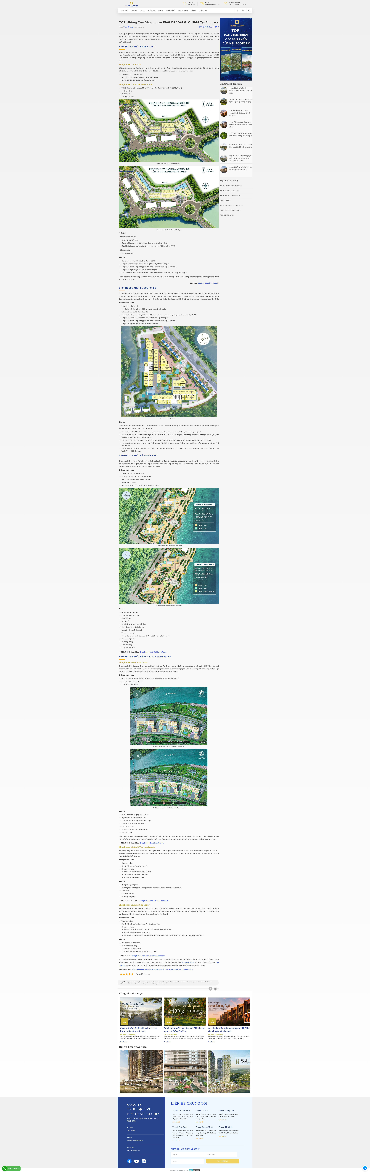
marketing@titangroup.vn (212, 4)
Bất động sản (206, 27)
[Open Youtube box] (244, 10)
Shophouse (217, 1088)
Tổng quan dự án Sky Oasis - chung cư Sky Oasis (141, 982)
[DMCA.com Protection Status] (194, 1170)
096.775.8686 (192, 4)
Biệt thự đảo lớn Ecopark (208, 283)
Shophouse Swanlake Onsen (152, 843)
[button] (248, 1071)
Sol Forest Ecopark (163, 982)
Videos (160, 10)
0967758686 (131, 1130)
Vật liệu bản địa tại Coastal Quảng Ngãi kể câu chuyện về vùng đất (239, 113)
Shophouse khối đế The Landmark (154, 901)
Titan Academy (183, 10)
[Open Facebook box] (238, 10)
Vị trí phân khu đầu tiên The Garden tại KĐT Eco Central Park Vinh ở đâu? (162, 969)
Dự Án (142, 10)
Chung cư (128, 1088)
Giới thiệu (134, 10)
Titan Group (179, 1170)
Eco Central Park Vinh (230, 195)
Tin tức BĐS (151, 10)
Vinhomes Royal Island (230, 210)
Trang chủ (124, 10)
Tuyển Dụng (203, 10)
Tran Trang (128, 27)
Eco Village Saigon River (231, 186)
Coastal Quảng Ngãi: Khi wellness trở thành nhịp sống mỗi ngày (240, 90)
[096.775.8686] (4, 1168)
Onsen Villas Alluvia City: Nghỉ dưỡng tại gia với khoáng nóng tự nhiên (240, 124)
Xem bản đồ (176, 1122)
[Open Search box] (249, 10)
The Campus (225, 200)
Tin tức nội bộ (170, 10)
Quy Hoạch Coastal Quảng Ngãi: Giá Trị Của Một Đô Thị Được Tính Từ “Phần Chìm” (240, 158)
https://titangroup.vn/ (133, 1150)
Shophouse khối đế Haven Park (153, 652)
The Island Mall (227, 215)
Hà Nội (135, 1088)
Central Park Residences (231, 205)
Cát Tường (123, 1034)
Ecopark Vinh (188, 962)
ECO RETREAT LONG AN (229, 191)
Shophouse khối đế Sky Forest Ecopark (148, 956)
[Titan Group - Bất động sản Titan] (131, 4)
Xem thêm (123, 1042)
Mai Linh (166, 1034)
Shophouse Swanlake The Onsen (201, 982)
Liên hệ (193, 10)
